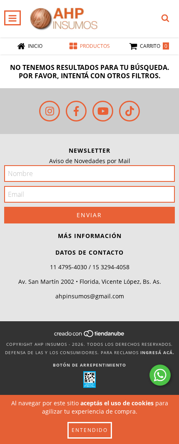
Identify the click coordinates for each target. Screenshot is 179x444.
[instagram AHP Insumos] (49, 111)
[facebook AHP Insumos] (76, 111)
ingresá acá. (157, 352)
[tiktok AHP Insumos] (129, 111)
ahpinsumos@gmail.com (89, 296)
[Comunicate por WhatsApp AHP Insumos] (160, 375)
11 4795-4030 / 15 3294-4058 (89, 267)
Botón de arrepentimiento (89, 365)
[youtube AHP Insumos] (102, 111)
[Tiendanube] (89, 336)
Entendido (90, 430)
